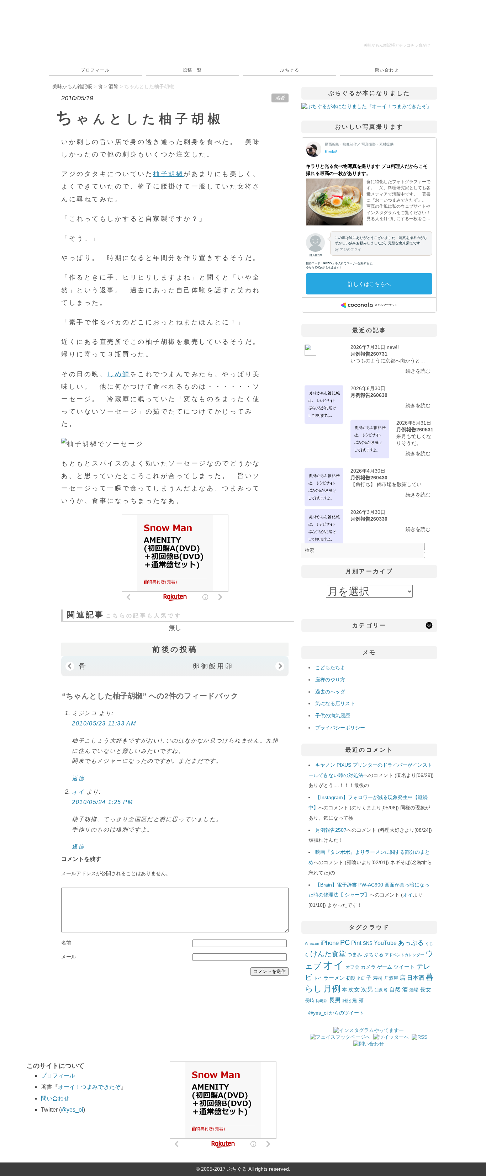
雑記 (346, 1000)
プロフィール (95, 70)
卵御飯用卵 (213, 666)
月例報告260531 (414, 429)
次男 (367, 989)
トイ (317, 978)
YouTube (385, 943)
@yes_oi (72, 1110)
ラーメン (334, 978)
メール (68, 956)
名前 (66, 943)
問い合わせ (387, 70)
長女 (425, 989)
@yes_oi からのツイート (336, 1013)
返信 (78, 778)
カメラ (368, 967)
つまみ (354, 954)
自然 (395, 989)
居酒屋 (391, 978)
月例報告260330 (368, 519)
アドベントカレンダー (404, 955)
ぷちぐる (289, 70)
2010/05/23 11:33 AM (104, 723)
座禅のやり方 (330, 679)
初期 (350, 978)
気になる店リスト (335, 703)
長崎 (309, 1000)
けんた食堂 (328, 954)
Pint (356, 942)
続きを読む (418, 371)
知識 (378, 990)
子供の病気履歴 (332, 715)
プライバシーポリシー (340, 727)
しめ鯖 (118, 374)
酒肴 (280, 98)
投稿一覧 (192, 70)
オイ (78, 792)
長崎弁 (321, 1001)
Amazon (312, 943)
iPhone (330, 942)
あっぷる (411, 942)
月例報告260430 (368, 477)
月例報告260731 (368, 354)
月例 (331, 988)
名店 (361, 978)
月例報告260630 (368, 395)
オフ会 (352, 967)
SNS (368, 943)
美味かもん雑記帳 (397, 45)
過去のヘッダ (330, 692)
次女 (354, 989)
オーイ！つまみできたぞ (89, 1087)
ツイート (404, 967)
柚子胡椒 (168, 173)
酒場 (413, 990)
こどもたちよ (330, 667)
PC (345, 942)
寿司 (378, 978)
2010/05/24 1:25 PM (102, 802)
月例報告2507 (331, 830)
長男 (335, 1000)
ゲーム (384, 967)
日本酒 (415, 977)
